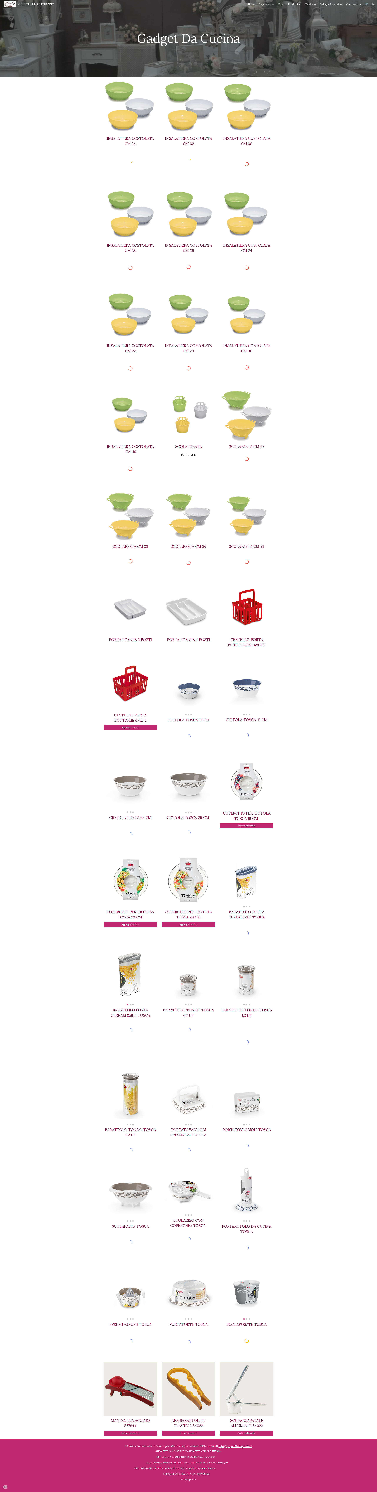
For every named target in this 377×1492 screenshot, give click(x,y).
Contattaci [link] (352, 4)
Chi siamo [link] (310, 4)
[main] (188, 38)
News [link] (281, 4)
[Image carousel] (188, 686)
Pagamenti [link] (265, 4)
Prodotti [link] (293, 4)
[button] (373, 4)
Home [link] (251, 4)
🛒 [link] (366, 4)
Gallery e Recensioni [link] (331, 4)
